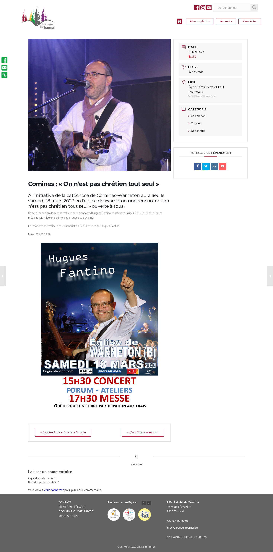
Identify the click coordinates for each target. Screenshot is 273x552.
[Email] (222, 166)
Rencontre (198, 131)
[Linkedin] (214, 166)
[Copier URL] (4, 75)
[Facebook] (4, 60)
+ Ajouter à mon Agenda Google (63, 432)
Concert (196, 123)
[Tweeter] (206, 166)
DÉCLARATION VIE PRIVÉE (75, 511)
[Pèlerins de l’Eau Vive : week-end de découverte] (3, 276)
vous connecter (54, 490)
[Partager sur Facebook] (197, 166)
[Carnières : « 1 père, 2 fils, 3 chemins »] (270, 276)
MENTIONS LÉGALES (71, 507)
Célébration (198, 116)
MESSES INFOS (68, 516)
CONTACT (65, 502)
